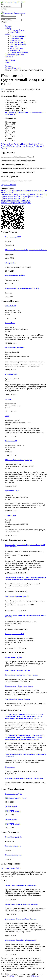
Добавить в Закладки (25, 146)
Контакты (9, 56)
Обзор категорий (16, 38)
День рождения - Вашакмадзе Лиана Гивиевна (20, 919)
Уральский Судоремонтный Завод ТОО (16, 203)
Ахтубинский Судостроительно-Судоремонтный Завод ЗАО (24, 195)
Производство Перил (12, 490)
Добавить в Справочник (14, 54)
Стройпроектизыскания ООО (15, 275)
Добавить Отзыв (7, 144)
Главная (8, 26)
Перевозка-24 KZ (11, 441)
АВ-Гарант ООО (10, 263)
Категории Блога (16, 48)
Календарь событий (17, 42)
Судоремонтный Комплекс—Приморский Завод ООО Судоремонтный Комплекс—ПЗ (21, 198)
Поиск (4, 9)
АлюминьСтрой (10, 515)
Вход (7, 62)
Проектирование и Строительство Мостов (19, 686)
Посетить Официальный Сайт (34, 112)
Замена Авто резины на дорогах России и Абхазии (21, 675)
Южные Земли (10, 323)
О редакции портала (17, 36)
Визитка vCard (11, 114)
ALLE (7, 416)
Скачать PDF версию (9, 146)
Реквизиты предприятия (13, 846)
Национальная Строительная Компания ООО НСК (22, 288)
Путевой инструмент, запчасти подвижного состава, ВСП (24, 778)
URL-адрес (35, 976)
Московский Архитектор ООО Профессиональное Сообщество (26, 250)
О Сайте (8, 28)
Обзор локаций (15, 40)
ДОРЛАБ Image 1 (11, 819)
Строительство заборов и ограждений (17, 699)
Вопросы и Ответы (17, 30)
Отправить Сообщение (14, 112)
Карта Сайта (14, 32)
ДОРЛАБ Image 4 (11, 806)
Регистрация (10, 60)
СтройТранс (11, 976)
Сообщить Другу (35, 144)
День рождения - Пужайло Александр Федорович (21, 904)
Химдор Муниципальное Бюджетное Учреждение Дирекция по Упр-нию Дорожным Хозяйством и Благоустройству (25, 578)
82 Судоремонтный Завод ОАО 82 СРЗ (15, 201)
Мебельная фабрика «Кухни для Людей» (18, 460)
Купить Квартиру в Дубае (13, 837)
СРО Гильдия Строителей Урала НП (17, 596)
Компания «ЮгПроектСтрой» (15, 347)
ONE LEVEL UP (10, 306)
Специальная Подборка (19, 52)
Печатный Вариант (21, 144)
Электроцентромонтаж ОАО (14, 634)
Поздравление (10, 767)
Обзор (7, 34)
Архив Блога (15, 50)
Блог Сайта (14, 46)
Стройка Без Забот (11, 374)
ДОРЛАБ (8, 399)
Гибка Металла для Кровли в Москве (17, 670)
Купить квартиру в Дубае (13, 657)
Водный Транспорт (8, 185)
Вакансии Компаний (18, 44)
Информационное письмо (13, 855)
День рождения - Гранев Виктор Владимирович (20, 885)
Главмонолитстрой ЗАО (13, 237)
